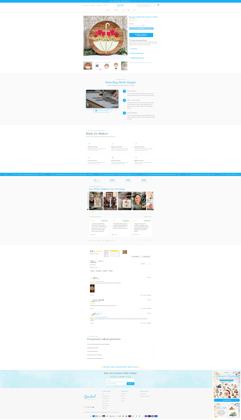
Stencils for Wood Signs (147, 62)
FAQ (103, 393)
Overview (134, 48)
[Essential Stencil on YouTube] (93, 407)
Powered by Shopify (114, 412)
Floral (135, 62)
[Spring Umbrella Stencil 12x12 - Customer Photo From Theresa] (125, 252)
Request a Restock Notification (141, 35)
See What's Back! (227, 400)
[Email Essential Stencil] (84, 407)
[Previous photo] (148, 212)
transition (98, 270)
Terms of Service (106, 405)
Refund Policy (105, 398)
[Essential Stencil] (120, 5)
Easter (110, 270)
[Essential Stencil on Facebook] (87, 407)
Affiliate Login (143, 393)
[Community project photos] (120, 202)
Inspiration (86, 5)
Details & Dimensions (137, 53)
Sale (128, 10)
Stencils (108, 10)
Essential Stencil (90, 412)
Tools (123, 10)
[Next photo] (151, 212)
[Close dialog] (239, 371)
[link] (227, 384)
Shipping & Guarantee (137, 58)
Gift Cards (104, 408)
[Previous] (84, 38)
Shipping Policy (105, 396)
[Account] (154, 5)
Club (134, 10)
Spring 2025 (139, 62)
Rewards (99, 5)
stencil (92, 270)
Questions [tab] (100, 261)
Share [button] (92, 295)
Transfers (116, 10)
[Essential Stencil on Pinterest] (91, 407)
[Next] (126, 38)
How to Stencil (105, 401)
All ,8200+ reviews (147, 216)
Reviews (93, 5)
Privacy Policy (105, 403)
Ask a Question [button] (136, 256)
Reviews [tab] (92, 261)
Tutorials (106, 5)
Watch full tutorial (103, 110)
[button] (148, 295)
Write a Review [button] (147, 256)
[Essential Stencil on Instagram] (89, 407)
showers (105, 270)
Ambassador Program (145, 396)
